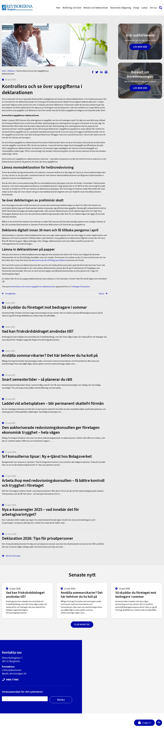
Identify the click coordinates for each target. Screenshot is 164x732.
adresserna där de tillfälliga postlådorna (49, 260)
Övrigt (136, 7)
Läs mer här (140, 46)
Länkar (144, 7)
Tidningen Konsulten (80, 286)
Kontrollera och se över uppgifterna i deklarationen (32, 286)
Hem (58, 7)
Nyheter (11, 71)
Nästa (102, 293)
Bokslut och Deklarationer (95, 7)
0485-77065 (12, 679)
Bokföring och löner (72, 7)
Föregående (10, 293)
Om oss (153, 7)
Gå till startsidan (12, 555)
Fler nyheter (82, 624)
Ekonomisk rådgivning (120, 7)
